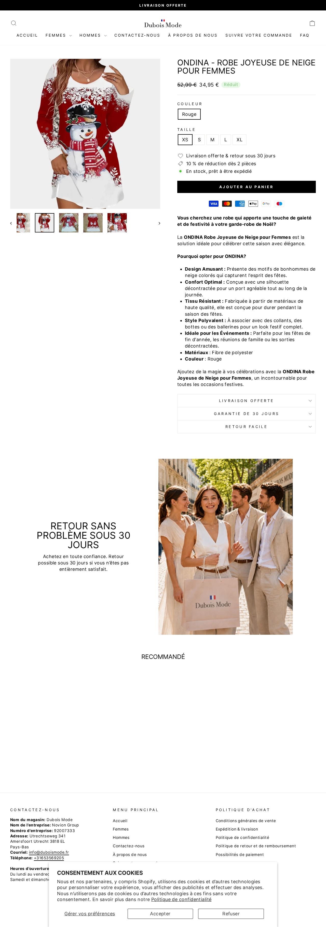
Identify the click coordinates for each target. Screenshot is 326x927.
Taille (186, 129)
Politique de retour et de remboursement (256, 845)
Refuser (231, 913)
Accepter (160, 913)
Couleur (189, 104)
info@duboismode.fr (49, 852)
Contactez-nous (137, 35)
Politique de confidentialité (181, 899)
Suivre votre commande (258, 35)
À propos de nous (193, 35)
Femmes (57, 35)
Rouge (189, 114)
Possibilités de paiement (240, 854)
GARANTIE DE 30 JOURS (246, 413)
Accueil (27, 35)
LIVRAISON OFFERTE (246, 400)
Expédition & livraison (237, 829)
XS (185, 139)
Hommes (91, 35)
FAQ (304, 35)
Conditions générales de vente (246, 820)
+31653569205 (49, 857)
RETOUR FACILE (246, 426)
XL (239, 139)
